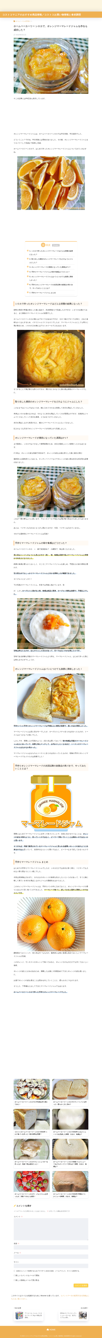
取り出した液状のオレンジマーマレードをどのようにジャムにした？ (51, 260)
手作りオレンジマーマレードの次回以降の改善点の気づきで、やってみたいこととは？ (51, 286)
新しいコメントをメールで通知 (27, 1275)
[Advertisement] (51, 6)
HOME (52, 1330)
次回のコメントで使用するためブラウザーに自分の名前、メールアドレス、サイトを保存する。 (48, 1271)
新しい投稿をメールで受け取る (27, 1280)
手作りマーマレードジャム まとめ (42, 293)
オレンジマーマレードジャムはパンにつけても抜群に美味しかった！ (51, 278)
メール (17, 1253)
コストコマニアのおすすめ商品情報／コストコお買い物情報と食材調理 (41, 14)
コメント (18, 1217)
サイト (16, 1262)
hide (56, 245)
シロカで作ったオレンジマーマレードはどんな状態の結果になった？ (51, 252)
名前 (16, 1243)
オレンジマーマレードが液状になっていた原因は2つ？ (50, 267)
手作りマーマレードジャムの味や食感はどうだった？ (49, 272)
